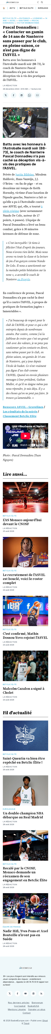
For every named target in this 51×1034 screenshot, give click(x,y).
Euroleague (44, 8)
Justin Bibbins (24, 174)
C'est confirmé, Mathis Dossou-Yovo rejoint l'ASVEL (25, 636)
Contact (27, 1013)
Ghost (45, 1020)
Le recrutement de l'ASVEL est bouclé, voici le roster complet (24, 579)
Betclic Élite (10, 18)
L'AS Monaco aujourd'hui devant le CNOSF (22, 522)
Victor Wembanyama (28, 23)
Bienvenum (37, 1002)
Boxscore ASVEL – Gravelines (23, 407)
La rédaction (10, 85)
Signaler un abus (36, 1009)
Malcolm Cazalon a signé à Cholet (23, 691)
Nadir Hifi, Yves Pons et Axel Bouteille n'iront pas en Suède (25, 935)
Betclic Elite (26, 8)
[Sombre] (38, 2)
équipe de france (12, 927)
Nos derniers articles (18, 1002)
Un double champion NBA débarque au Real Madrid (23, 815)
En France (24, 18)
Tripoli (26, 1023)
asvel (13, 21)
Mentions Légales (17, 1009)
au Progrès (23, 279)
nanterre (24, 21)
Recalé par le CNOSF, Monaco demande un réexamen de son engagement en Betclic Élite (25, 874)
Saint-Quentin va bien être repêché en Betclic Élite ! (24, 760)
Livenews (37, 18)
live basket (20, 1006)
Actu (12, 8)
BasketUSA (33, 1006)
